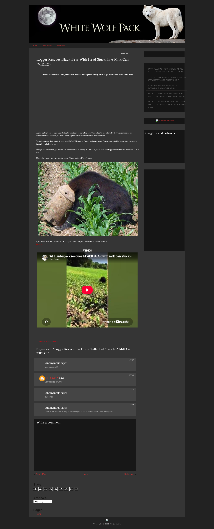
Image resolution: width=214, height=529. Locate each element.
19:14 (131, 360)
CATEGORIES (47, 45)
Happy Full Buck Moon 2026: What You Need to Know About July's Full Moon (166, 70)
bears (42, 341)
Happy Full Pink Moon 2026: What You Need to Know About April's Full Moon (166, 95)
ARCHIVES (61, 45)
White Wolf (115, 524)
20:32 (131, 375)
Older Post (129, 474)
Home (35, 45)
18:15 (131, 405)
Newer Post (41, 474)
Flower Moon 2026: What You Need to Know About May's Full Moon (165, 86)
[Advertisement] (87, 105)
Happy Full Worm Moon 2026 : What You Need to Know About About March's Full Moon (167, 104)
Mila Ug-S (51, 377)
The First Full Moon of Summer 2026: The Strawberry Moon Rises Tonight (167, 78)
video (55, 341)
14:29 (131, 390)
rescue (49, 341)
